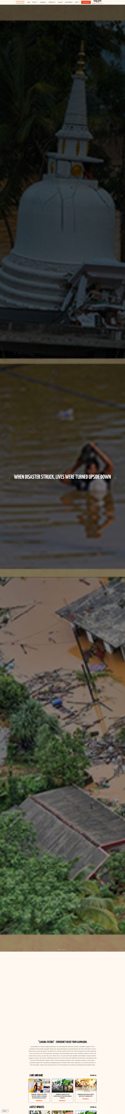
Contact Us (86, 2)
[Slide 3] (64, 949)
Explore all (93, 1075)
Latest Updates (68, 2)
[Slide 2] (61, 949)
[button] (9, 478)
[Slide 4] (66, 949)
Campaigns (42, 2)
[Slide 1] (59, 949)
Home (28, 2)
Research (60, 2)
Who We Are (52, 2)
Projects (34, 2)
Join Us (76, 2)
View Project (39, 1100)
